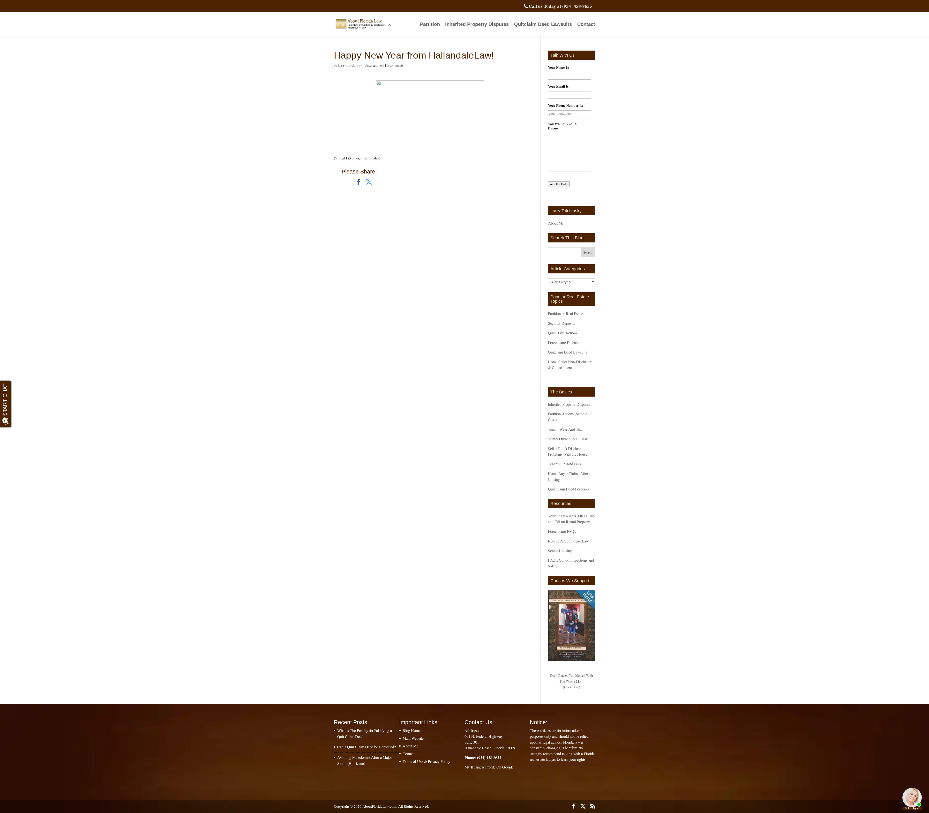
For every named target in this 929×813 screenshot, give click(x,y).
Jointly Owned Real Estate (568, 438)
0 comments (395, 65)
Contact (586, 25)
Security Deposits (561, 323)
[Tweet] (369, 182)
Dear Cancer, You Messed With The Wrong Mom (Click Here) (571, 681)
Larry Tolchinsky (350, 65)
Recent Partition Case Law (568, 540)
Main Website (413, 738)
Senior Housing (560, 550)
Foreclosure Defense (563, 342)
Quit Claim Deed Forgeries (568, 488)
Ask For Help (559, 184)
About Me (556, 223)
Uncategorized (374, 65)
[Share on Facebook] (358, 182)
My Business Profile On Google (489, 766)
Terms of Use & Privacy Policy (426, 761)
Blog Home (411, 730)
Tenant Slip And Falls (564, 463)
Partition (430, 25)
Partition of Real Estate (565, 313)
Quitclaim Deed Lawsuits (543, 25)
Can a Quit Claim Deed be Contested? (366, 746)
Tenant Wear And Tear (565, 429)
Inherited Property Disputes (477, 25)
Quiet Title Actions (562, 332)
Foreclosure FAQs (562, 531)
